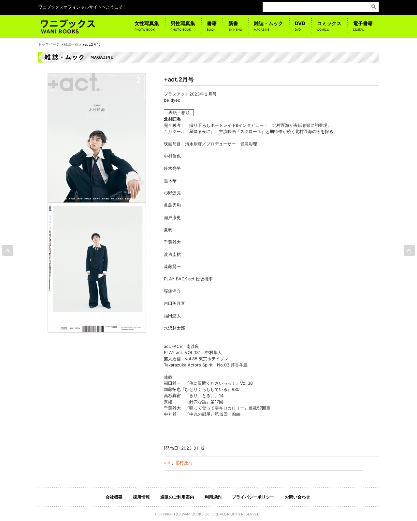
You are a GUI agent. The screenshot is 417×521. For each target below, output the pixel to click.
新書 (235, 25)
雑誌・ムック (268, 25)
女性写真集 (147, 25)
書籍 (212, 25)
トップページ (49, 44)
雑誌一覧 (71, 44)
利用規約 (213, 496)
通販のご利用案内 (177, 496)
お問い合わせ (297, 496)
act (167, 462)
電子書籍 (363, 25)
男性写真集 (183, 25)
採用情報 (141, 496)
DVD (300, 25)
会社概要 (114, 496)
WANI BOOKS (193, 514)
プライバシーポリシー (253, 496)
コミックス (329, 25)
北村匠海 (184, 462)
